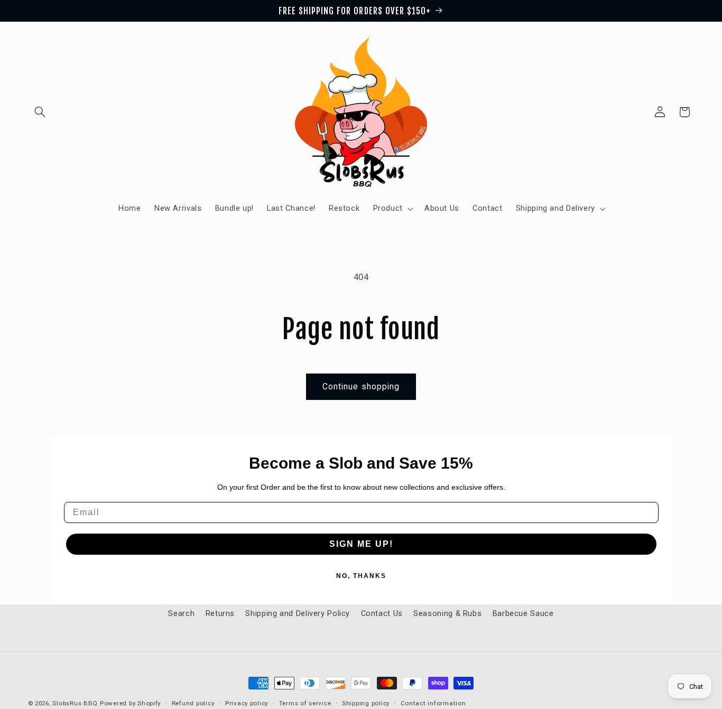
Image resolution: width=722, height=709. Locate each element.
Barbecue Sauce (523, 613)
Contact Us (382, 613)
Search (181, 613)
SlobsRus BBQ (75, 703)
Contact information (433, 703)
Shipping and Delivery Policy (297, 613)
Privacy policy (246, 703)
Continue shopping (361, 386)
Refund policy (193, 703)
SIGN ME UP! (361, 543)
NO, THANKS (361, 576)
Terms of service (305, 703)
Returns (220, 613)
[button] (40, 112)
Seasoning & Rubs (447, 613)
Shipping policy (366, 703)
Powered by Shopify (130, 703)
